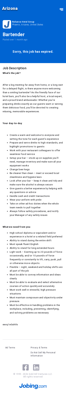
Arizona (10, 8)
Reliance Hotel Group (23, 22)
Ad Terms (10, 347)
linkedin (36, 367)
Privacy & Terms (39, 347)
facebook (26, 367)
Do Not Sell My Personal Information (43, 354)
